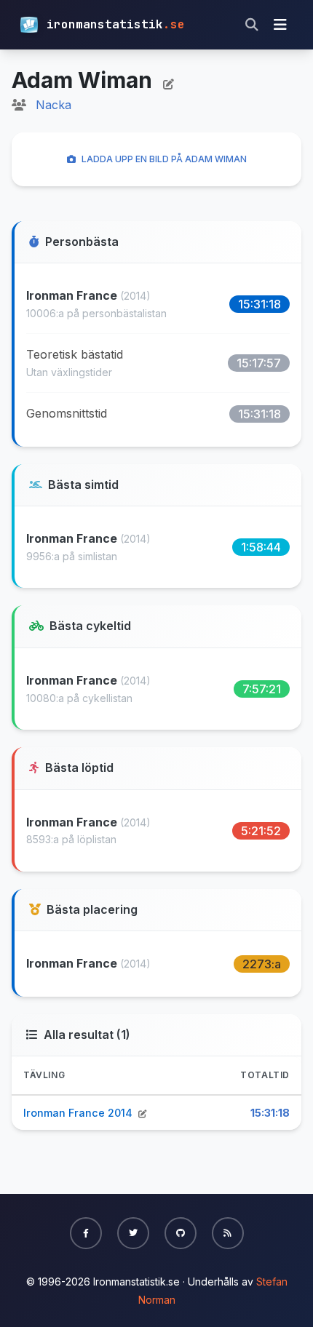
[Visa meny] (280, 25)
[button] (86, 1233)
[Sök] (252, 25)
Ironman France (73, 295)
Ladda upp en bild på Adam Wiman (164, 159)
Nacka (53, 104)
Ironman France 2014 (79, 1113)
